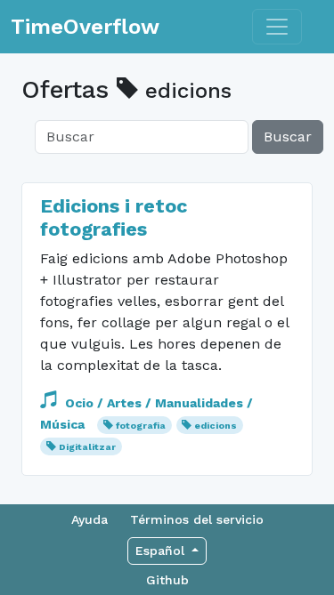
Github (167, 580)
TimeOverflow (85, 26)
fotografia (141, 425)
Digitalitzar (87, 447)
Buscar (288, 136)
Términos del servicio (197, 519)
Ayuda (89, 519)
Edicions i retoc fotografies (113, 217)
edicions (215, 425)
